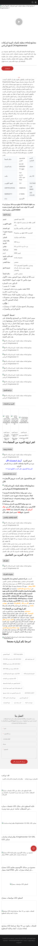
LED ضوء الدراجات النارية (9, 698)
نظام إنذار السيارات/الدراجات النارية (12, 779)
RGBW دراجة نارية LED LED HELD (11, 664)
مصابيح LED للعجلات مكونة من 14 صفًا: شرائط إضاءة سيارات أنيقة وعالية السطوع (19, 927)
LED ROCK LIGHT (29, 693)
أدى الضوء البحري (24, 698)
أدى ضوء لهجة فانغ (29, 659)
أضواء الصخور (6, 654)
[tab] (19, 76)
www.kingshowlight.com (16, 940)
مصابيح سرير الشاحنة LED (9, 678)
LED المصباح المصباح (29, 673)
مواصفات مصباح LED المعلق (12, 898)
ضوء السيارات (6, 702)
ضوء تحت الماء (28, 702)
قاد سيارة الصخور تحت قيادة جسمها (12, 693)
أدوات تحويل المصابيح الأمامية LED (11, 673)
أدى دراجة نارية (17, 702)
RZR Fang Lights (18, 654)
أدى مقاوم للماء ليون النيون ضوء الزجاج (12, 688)
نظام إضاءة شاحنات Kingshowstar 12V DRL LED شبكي (18, 838)
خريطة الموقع (29, 940)
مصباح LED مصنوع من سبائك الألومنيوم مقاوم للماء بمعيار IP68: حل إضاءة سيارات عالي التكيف (18, 868)
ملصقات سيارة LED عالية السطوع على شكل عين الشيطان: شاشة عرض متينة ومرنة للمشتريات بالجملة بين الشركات (18, 807)
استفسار (7, 68)
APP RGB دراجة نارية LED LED (11, 669)
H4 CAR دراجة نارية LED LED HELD (12, 659)
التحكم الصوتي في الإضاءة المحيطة (11, 683)
